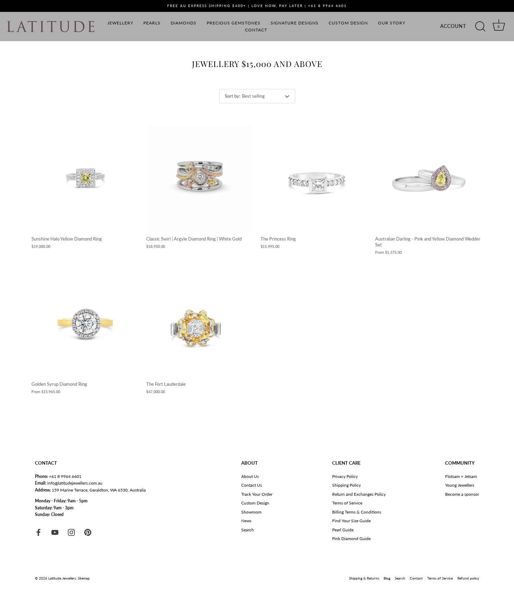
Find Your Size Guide (351, 520)
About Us (250, 476)
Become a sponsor (462, 494)
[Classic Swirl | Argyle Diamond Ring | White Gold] (200, 178)
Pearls (151, 22)
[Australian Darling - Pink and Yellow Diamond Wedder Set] (429, 178)
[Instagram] (71, 531)
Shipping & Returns (364, 578)
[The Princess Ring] (314, 178)
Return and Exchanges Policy (359, 494)
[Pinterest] (87, 531)
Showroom (251, 512)
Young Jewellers (459, 485)
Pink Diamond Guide (351, 538)
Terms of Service (347, 503)
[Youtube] (54, 531)
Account (453, 26)
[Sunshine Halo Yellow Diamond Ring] (85, 178)
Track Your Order (256, 494)
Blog (387, 578)
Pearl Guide (343, 529)
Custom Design (348, 22)
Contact (256, 29)
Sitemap (84, 578)
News (246, 520)
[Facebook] (38, 531)
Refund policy (468, 578)
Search (247, 529)
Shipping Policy (346, 485)
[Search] (480, 26)
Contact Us (251, 485)
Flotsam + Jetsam (461, 476)
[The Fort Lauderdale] (200, 323)
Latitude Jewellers (62, 578)
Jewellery (120, 22)
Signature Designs (295, 22)
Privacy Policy (345, 476)
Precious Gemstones (233, 22)
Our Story (391, 22)
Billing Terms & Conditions (356, 512)
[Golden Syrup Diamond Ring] (85, 323)
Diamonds (184, 22)
